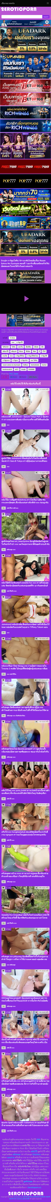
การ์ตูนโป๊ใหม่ (19, 356)
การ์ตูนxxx (6, 360)
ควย (11, 356)
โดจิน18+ (6, 347)
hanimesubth (7, 369)
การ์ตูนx (15, 360)
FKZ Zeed (13, 373)
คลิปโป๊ (9, 799)
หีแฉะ (21, 351)
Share (14, 377)
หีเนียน (28, 351)
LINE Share (33, 377)
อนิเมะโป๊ (5, 351)
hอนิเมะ (25, 365)
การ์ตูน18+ (24, 360)
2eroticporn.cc (34, 1187)
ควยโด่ (5, 356)
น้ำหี (44, 351)
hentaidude (35, 365)
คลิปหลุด (10, 549)
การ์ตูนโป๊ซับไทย (32, 356)
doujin (23, 369)
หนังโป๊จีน (13, 674)
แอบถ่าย (10, 1157)
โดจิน (13, 347)
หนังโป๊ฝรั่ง (10, 591)
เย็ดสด (36, 347)
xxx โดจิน (34, 360)
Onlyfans (36, 1154)
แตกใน (20, 347)
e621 (16, 369)
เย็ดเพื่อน (28, 347)
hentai (44, 365)
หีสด (34, 351)
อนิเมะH (13, 351)
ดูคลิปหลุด (28, 1181)
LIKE (5, 377)
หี (39, 351)
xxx (13, 342)
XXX (38, 1139)
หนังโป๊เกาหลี (11, 508)
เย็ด (42, 347)
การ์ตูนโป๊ (19, 342)
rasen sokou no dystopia (11, 365)
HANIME (31, 369)
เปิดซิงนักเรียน (20, 716)
